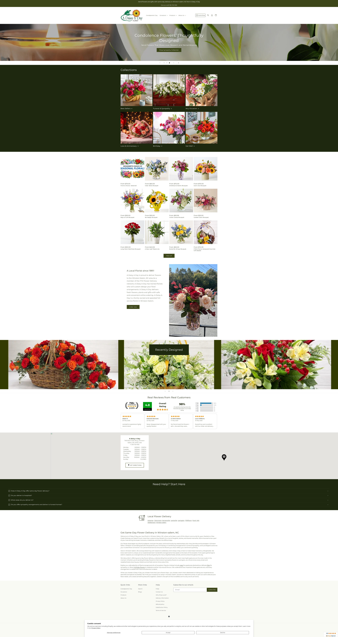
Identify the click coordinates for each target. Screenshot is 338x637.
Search (140, 589)
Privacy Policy (95, 628)
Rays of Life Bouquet (127, 217)
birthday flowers (139, 567)
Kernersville (166, 520)
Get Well (189, 146)
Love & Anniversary (129, 146)
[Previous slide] (160, 63)
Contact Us (159, 592)
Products (123, 595)
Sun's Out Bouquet (200, 185)
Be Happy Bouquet (151, 217)
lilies (208, 565)
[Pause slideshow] (178, 63)
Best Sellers (125, 108)
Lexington (181, 520)
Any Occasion (191, 108)
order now (133, 307)
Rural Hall (196, 520)
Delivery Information (162, 598)
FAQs (157, 589)
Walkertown (152, 522)
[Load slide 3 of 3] (169, 63)
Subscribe (212, 589)
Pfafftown (188, 520)
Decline (222, 632)
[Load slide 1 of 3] (164, 63)
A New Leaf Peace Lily (152, 249)
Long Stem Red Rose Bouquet (131, 249)
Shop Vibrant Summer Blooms (169, 50)
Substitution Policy (162, 607)
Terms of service (161, 610)
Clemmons (157, 520)
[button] (163, 15)
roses (181, 565)
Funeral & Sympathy (161, 108)
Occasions (124, 592)
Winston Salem (161, 522)
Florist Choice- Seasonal (129, 185)
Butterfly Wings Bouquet (177, 249)
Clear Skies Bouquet (151, 185)
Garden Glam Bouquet (201, 217)
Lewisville (174, 520)
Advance (150, 520)
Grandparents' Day (126, 589)
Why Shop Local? (161, 595)
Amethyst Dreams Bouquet (178, 185)
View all (169, 256)
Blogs (140, 592)
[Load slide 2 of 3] (166, 63)
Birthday (156, 146)
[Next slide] (174, 63)
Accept (168, 632)
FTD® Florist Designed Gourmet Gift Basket (204, 249)
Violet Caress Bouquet (176, 217)
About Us (123, 598)
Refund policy (160, 604)
